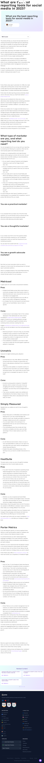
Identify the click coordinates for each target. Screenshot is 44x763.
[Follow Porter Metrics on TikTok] (8, 701)
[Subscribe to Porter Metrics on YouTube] (5, 701)
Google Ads (26, 715)
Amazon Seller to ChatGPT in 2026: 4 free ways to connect (10, 680)
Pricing (24, 741)
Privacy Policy (17, 758)
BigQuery (5, 714)
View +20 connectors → (27, 729)
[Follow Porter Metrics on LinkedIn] (3, 701)
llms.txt (35, 758)
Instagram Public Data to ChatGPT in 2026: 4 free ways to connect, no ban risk (11, 672)
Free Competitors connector (20, 552)
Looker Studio (6, 718)
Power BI (4, 722)
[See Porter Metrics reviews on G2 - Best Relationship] (14, 705)
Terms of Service (10, 758)
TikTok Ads (26, 725)
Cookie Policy (23, 758)
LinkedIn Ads (26, 723)
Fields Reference (26, 747)
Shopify (25, 719)
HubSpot (26, 721)
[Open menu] (24, 3)
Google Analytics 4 (28, 727)
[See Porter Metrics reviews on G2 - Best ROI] (9, 705)
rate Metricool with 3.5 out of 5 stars (17, 118)
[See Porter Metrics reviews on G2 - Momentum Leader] (4, 705)
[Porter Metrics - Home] (21, 2)
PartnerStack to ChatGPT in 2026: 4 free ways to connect (33, 672)
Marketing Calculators (27, 751)
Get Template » (5, 675)
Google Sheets (6, 720)
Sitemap (31, 758)
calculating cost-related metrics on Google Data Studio (16, 325)
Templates (25, 743)
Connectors (26, 710)
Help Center (25, 749)
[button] (28, 36)
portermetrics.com (16, 613)
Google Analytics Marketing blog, (14, 317)
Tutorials (24, 745)
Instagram (26, 717)
